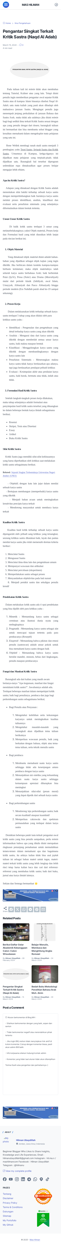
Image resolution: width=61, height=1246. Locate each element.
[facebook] (11, 909)
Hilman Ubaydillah (26, 1140)
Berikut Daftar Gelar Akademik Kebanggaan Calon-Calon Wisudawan (15, 949)
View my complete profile (18, 1171)
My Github (8, 1224)
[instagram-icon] (17, 1179)
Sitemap (7, 1216)
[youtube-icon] (11, 1179)
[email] (43, 909)
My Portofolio (9, 1220)
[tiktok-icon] (47, 1179)
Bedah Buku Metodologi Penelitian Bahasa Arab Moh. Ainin (44, 989)
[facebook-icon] (5, 1179)
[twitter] (17, 909)
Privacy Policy (10, 1202)
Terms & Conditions (13, 1207)
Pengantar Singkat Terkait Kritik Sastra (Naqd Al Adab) (13, 989)
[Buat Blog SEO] (30, 900)
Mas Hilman (30, 4)
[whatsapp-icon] (35, 1179)
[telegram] (30, 909)
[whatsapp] (24, 909)
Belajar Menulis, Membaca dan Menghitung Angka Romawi (42, 949)
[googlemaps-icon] (41, 1179)
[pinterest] (37, 909)
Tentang (7, 1194)
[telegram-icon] (29, 1179)
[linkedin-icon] (23, 1179)
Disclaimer (8, 1198)
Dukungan (8, 1211)
